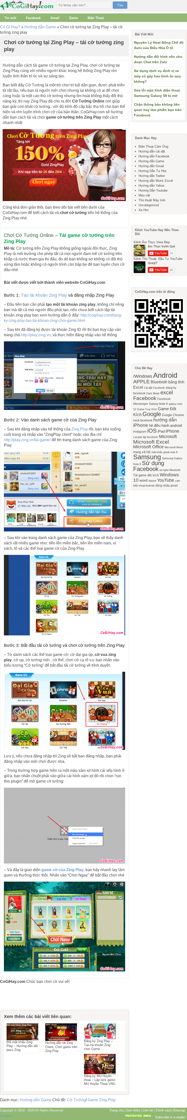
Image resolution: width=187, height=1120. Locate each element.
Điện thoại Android (143, 485)
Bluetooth (159, 382)
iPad (161, 431)
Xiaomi (152, 480)
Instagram (139, 431)
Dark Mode (152, 393)
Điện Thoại (96, 18)
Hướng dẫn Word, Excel (156, 181)
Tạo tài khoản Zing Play (44, 295)
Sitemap (179, 1110)
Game (73, 18)
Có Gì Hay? (10, 27)
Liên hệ (148, 1110)
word (143, 480)
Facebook (33, 18)
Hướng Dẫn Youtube (153, 190)
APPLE (141, 381)
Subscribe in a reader (170, 1117)
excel (166, 392)
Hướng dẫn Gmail (151, 166)
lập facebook (150, 437)
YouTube (165, 480)
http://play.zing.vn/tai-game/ (27, 440)
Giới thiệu (133, 1110)
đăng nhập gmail (166, 485)
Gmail (54, 18)
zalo (177, 480)
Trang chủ (116, 1110)
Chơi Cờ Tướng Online (29, 235)
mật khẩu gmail (160, 452)
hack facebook (142, 420)
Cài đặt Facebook (154, 387)
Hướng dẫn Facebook (154, 156)
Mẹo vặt (144, 195)
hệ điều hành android (165, 426)
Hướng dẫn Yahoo (151, 185)
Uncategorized (149, 205)
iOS (152, 431)
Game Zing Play (102, 1100)
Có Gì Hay (28, 5)
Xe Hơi (144, 210)
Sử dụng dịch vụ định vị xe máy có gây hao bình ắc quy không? (157, 76)
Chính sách (164, 1110)
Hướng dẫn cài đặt (152, 151)
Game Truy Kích (147, 409)
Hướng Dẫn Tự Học (153, 171)
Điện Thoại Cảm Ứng (153, 146)
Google (151, 414)
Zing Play (79, 429)
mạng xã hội (141, 452)
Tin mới (10, 18)
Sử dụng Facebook (148, 466)
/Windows (142, 376)
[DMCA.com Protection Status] (138, 1117)
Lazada (137, 437)
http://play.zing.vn (36, 335)
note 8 (174, 452)
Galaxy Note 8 (158, 404)
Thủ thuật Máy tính (152, 200)
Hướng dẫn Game (40, 27)
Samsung (147, 457)
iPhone (172, 431)
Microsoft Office (148, 446)
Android (165, 375)
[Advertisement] (24, 999)
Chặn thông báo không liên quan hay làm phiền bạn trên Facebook (158, 109)
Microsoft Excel (151, 442)
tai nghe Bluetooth (169, 469)
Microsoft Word (174, 447)
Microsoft (168, 436)
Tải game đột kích (146, 475)
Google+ (6, 1116)
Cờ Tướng (76, 1100)
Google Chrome (173, 415)
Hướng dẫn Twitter (152, 176)
